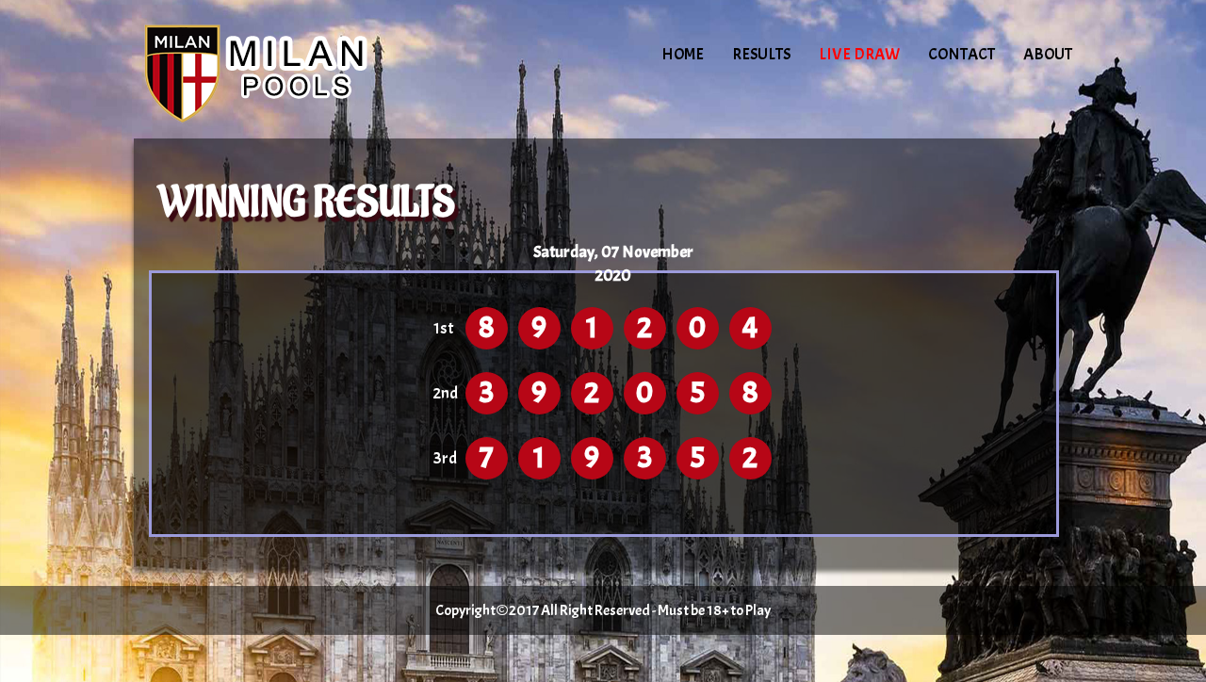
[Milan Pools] (294, 70)
